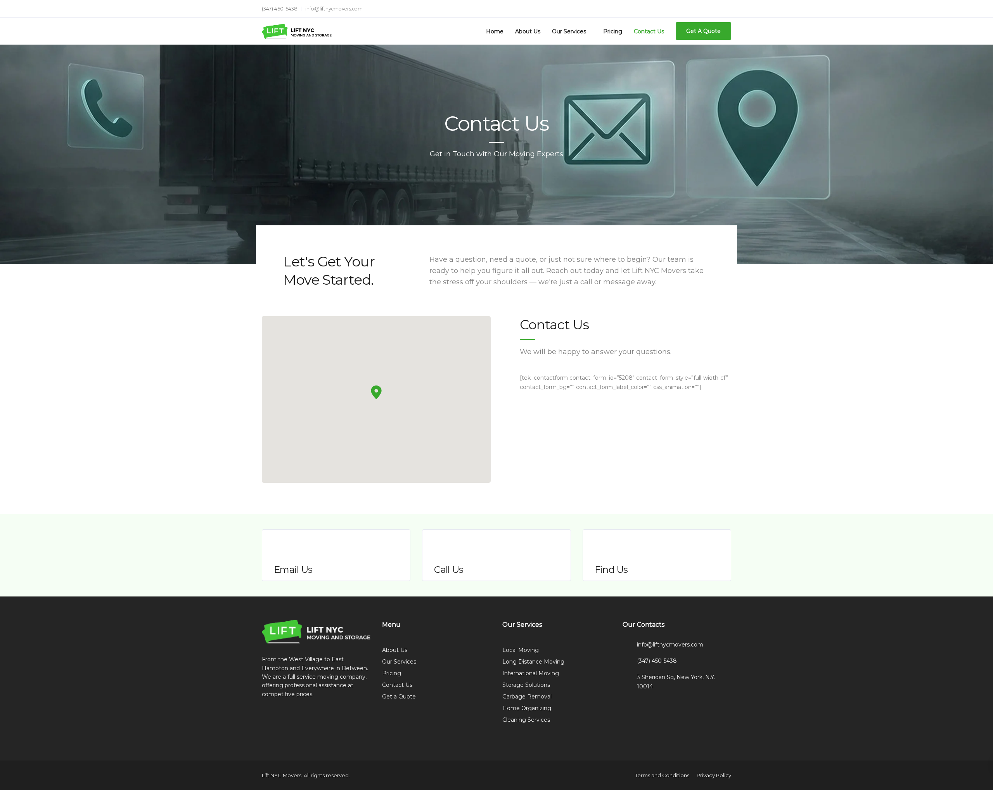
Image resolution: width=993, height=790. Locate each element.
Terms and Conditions (662, 775)
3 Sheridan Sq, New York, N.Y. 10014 (676, 682)
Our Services (569, 31)
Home (494, 31)
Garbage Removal (527, 696)
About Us (527, 31)
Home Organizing (526, 708)
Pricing (612, 31)
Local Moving (520, 650)
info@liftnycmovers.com (334, 9)
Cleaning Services (526, 719)
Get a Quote (399, 696)
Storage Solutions (526, 684)
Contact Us (649, 31)
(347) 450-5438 (280, 9)
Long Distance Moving (533, 661)
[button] (376, 392)
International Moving (530, 673)
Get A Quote (703, 31)
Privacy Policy (714, 775)
